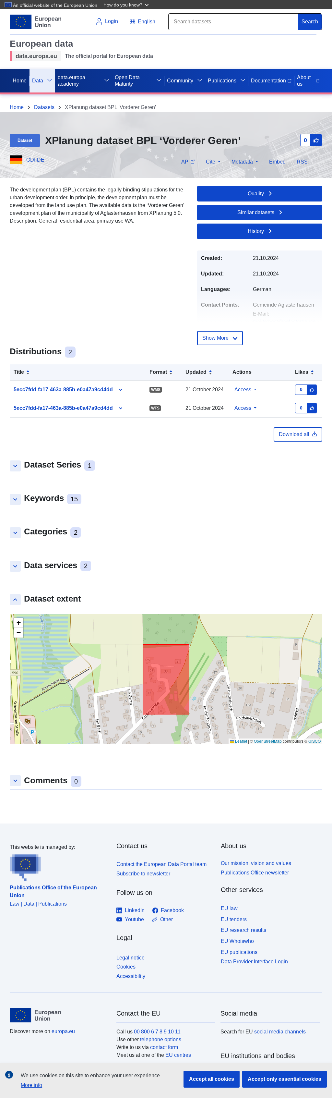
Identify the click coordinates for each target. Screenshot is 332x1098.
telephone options (160, 1039)
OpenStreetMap (268, 741)
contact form (164, 1047)
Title (19, 372)
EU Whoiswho (237, 941)
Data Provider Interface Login (254, 961)
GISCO (314, 741)
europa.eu (63, 1031)
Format (158, 372)
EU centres (178, 1055)
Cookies (126, 967)
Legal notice (130, 957)
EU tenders (234, 919)
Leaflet (240, 741)
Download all (294, 434)
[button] (126, 4)
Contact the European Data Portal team (161, 864)
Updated (196, 372)
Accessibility (130, 976)
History (256, 231)
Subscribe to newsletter (143, 873)
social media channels (280, 1031)
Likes (301, 372)
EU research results (243, 930)
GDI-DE (35, 160)
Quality (256, 193)
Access (242, 389)
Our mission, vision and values (256, 863)
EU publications (239, 952)
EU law (229, 908)
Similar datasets (255, 212)
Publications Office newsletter (255, 872)
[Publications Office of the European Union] (59, 866)
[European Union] (59, 1015)
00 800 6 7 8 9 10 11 (157, 1031)
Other (166, 919)
